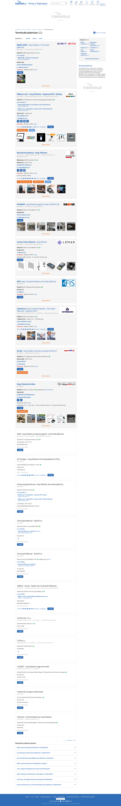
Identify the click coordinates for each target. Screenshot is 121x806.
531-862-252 (20, 725)
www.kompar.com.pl (23, 215)
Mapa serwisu (61, 796)
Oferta (32, 130)
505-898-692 (20, 649)
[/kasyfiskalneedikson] (18, 121)
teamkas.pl (20, 727)
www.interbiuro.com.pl (24, 321)
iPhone (70, 801)
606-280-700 (20, 212)
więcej (35, 70)
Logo (32, 796)
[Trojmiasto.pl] (20, 2)
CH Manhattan (49, 390)
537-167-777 (28, 442)
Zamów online (22, 130)
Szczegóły (42, 127)
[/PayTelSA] (18, 538)
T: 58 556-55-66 (39, 319)
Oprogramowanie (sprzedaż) (32, 155)
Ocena (28, 127)
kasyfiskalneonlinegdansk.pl (25, 394)
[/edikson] (24, 121)
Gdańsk (28, 38)
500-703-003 (20, 601)
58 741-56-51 (28, 504)
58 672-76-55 (28, 162)
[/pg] (18, 400)
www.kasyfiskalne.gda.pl (24, 65)
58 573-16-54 (28, 359)
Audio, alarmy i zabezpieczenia (45, 642)
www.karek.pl (21, 361)
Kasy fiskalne (20, 49)
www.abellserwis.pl (22, 444)
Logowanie (61, 799)
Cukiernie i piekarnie (85, 54)
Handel (84, 40)
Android (64, 801)
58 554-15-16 (20, 250)
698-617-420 (20, 62)
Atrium (49, 559)
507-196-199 (20, 700)
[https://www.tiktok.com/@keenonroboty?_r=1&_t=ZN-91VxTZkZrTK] (27, 121)
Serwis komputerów (30, 436)
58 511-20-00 (20, 626)
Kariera (27, 796)
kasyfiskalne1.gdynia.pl (24, 165)
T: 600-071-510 (21, 319)
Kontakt (54, 796)
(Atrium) (29, 531)
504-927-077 (20, 467)
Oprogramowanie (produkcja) (48, 620)
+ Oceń (20, 72)
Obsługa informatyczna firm (51, 96)
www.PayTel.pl (21, 571)
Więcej (102, 4)
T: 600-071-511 (30, 319)
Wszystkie (19, 38)
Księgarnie (85, 47)
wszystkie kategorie (92, 58)
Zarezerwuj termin (25, 182)
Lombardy (94, 47)
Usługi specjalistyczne (22, 642)
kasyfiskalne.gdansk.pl (23, 603)
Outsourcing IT (36, 620)
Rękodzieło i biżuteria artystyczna (95, 44)
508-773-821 (20, 113)
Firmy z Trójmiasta (37, 3)
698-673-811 (20, 162)
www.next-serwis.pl (22, 702)
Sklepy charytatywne (95, 50)
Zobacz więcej (46, 86)
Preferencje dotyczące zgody (88, 796)
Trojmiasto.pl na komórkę (73, 796)
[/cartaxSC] (18, 651)
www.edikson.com (22, 116)
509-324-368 (20, 442)
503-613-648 (20, 359)
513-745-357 (20, 569)
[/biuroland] (18, 170)
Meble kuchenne (85, 43)
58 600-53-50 (28, 113)
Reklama (37, 796)
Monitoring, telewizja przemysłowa (49, 588)
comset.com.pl (21, 677)
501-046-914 (20, 675)
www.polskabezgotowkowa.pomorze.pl (28, 506)
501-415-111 (20, 290)
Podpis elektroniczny (22, 156)
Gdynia (34, 38)
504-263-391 (20, 392)
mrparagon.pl (21, 469)
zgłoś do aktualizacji (22, 447)
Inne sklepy (84, 50)
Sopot (40, 38)
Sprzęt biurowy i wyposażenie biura (34, 49)
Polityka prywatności (46, 796)
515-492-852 (20, 504)
